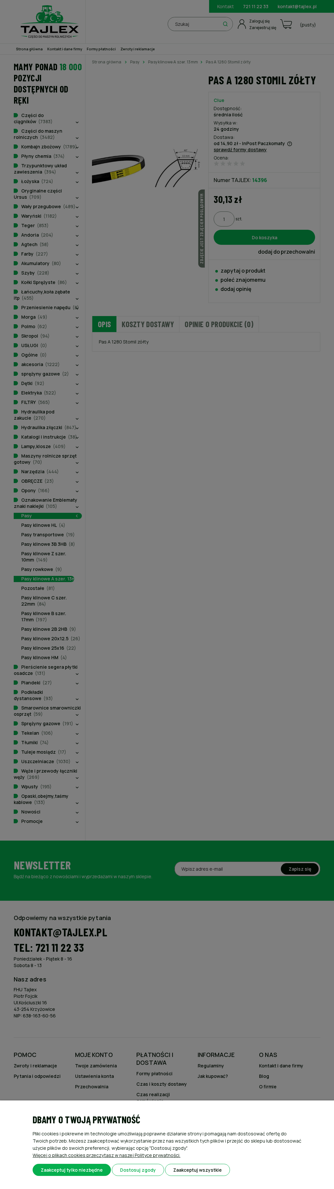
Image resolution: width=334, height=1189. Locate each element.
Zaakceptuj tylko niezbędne (72, 1170)
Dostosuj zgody (138, 1170)
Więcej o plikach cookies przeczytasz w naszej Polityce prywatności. (106, 1155)
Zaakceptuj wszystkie (197, 1170)
